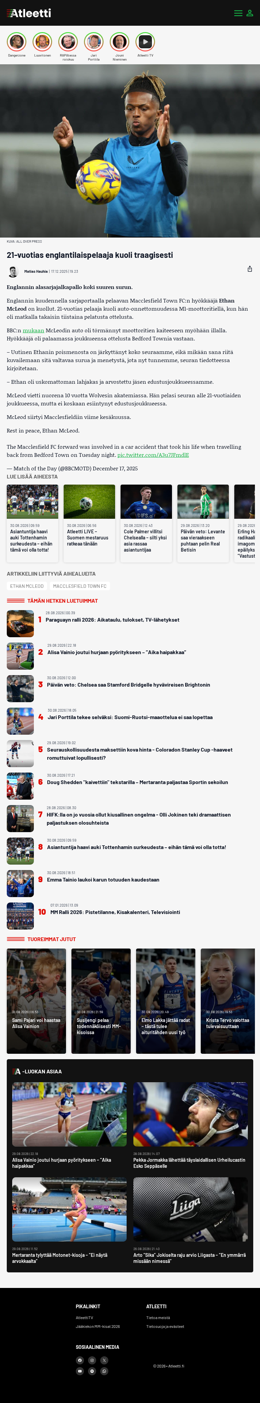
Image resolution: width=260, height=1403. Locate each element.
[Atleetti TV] (145, 41)
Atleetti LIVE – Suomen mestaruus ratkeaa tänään (87, 538)
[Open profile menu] (249, 12)
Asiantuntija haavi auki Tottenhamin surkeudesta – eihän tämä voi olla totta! (31, 541)
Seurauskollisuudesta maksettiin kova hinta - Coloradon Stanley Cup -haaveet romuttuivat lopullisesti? (140, 753)
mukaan (33, 330)
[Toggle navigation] (238, 12)
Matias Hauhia (36, 271)
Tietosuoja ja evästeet (165, 1326)
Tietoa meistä (158, 1317)
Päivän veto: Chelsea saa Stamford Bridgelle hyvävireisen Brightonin (128, 684)
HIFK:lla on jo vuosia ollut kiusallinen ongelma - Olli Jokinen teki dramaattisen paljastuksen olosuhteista (139, 818)
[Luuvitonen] (42, 41)
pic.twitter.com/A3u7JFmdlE (153, 455)
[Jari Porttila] (94, 41)
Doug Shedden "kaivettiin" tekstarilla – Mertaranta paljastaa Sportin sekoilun (137, 782)
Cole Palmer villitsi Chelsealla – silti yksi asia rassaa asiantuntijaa (145, 541)
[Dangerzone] (16, 41)
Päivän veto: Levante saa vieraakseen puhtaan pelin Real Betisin (203, 541)
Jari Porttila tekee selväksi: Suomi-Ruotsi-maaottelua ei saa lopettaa (130, 717)
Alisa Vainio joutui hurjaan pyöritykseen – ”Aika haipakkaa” (116, 652)
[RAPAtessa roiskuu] (68, 41)
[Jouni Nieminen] (119, 41)
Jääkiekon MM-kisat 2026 (98, 1326)
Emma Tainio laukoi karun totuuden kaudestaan (103, 879)
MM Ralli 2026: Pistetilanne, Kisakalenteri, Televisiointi (115, 912)
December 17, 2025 (115, 468)
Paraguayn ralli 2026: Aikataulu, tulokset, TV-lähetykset (112, 619)
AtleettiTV (84, 1317)
